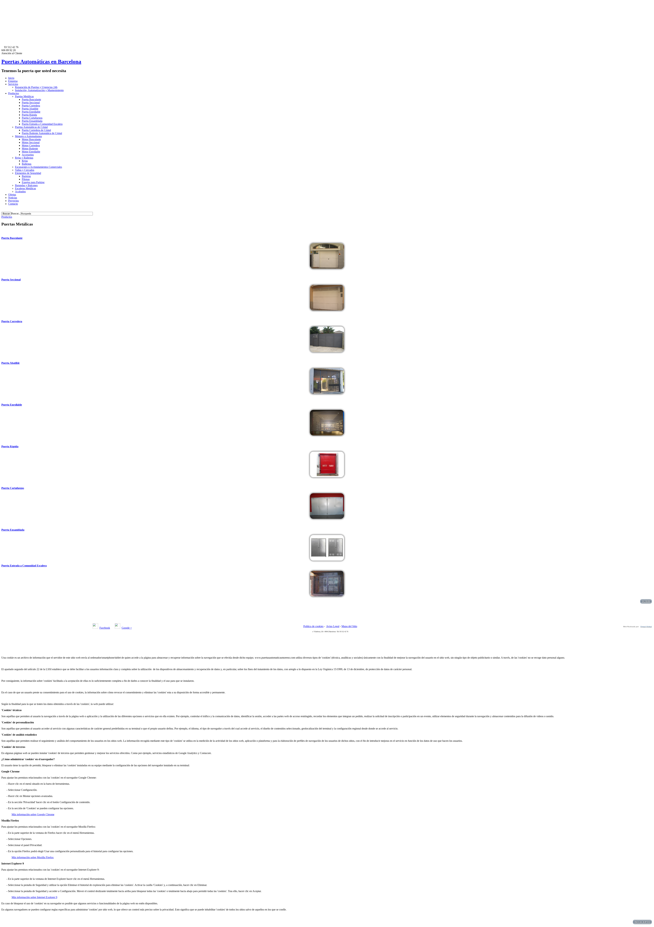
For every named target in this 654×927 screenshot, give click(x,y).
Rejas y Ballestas (24, 157)
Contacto (13, 203)
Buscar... (15, 213)
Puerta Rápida (29, 114)
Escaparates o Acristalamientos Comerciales (38, 166)
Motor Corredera (31, 145)
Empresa (13, 81)
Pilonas (26, 179)
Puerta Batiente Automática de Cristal (42, 133)
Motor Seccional (31, 142)
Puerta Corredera (31, 105)
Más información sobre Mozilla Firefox (33, 857)
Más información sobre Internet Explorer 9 (34, 897)
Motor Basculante (31, 139)
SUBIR (646, 601)
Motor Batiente (30, 148)
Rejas (25, 160)
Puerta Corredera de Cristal (36, 130)
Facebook (104, 627)
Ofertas (12, 194)
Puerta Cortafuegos (32, 117)
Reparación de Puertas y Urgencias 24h (36, 87)
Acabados (20, 191)
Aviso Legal (332, 626)
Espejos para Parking (33, 182)
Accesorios (28, 154)
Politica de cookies (313, 626)
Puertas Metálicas (24, 96)
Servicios (13, 84)
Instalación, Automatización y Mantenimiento (39, 90)
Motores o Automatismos (28, 136)
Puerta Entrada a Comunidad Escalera (42, 124)
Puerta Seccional (31, 102)
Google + (127, 627)
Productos (13, 93)
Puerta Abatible (30, 108)
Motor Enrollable (31, 151)
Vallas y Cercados (24, 170)
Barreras (26, 176)
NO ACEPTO (642, 922)
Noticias (12, 197)
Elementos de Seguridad (28, 173)
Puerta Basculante (31, 99)
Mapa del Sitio (349, 626)
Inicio (11, 78)
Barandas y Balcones (26, 185)
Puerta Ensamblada (32, 120)
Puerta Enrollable (31, 111)
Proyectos (13, 200)
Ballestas (26, 163)
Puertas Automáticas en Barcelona (41, 61)
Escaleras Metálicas (25, 188)
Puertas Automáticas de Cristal (31, 127)
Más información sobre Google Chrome (33, 814)
